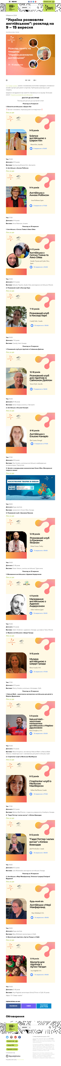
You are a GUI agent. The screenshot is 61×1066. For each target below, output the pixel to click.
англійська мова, (11, 32)
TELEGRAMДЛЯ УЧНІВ (44, 1006)
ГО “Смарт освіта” (12, 86)
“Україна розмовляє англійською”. (21, 95)
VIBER (29, 1006)
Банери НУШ (11, 1045)
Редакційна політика (12, 1049)
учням (17, 32)
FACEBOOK (13, 1006)
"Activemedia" (20, 1059)
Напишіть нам (47, 1)
